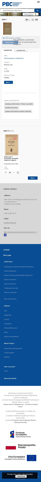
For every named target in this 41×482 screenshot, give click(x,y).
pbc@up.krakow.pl (10, 223)
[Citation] (36, 19)
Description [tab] (8, 50)
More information (27, 474)
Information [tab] (21, 50)
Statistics (7, 357)
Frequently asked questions (13, 348)
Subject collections (10, 280)
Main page (7, 255)
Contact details (9, 353)
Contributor (8, 324)
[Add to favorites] (32, 19)
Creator (6, 319)
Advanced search (28, 14)
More (33, 178)
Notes (6, 332)
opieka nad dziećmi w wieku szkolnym (18, 111)
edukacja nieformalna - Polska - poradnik (19, 104)
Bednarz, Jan (8, 65)
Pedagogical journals (11, 288)
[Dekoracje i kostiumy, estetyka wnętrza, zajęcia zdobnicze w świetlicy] (11, 145)
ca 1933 (6, 71)
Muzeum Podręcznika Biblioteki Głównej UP (18, 275)
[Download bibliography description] (10, 172)
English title (8, 315)
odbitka (6, 77)
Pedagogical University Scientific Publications (19, 267)
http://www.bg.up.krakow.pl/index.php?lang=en (19, 232)
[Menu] (38, 2)
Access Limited (14, 38)
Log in (6, 371)
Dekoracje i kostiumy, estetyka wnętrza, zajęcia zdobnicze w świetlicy (11, 158)
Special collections (10, 284)
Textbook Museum (10, 271)
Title (5, 311)
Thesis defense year (10, 328)
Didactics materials (10, 292)
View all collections (10, 299)
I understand (21, 476)
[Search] (37, 10)
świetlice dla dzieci (11, 108)
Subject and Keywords (11, 336)
